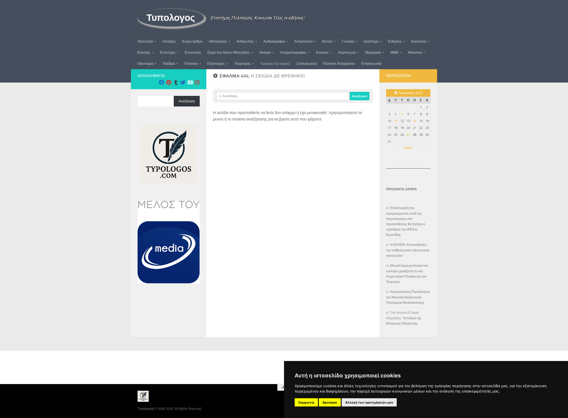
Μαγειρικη (373, 52)
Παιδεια (169, 63)
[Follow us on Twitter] (182, 82)
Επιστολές (193, 52)
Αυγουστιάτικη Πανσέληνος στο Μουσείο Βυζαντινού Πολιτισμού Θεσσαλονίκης (408, 297)
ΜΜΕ (394, 52)
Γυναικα (348, 41)
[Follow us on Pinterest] (168, 82)
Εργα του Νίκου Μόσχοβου (228, 52)
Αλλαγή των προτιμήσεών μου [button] (369, 402)
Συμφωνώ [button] (306, 402)
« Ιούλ (407, 148)
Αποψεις (169, 41)
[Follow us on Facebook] (161, 82)
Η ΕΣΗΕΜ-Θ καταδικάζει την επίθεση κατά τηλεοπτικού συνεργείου (407, 250)
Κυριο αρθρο (192, 41)
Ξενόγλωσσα (306, 63)
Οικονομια (145, 63)
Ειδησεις (395, 41)
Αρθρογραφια (274, 41)
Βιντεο (327, 41)
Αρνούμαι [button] (329, 402)
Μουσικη (415, 52)
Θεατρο (265, 52)
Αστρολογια (303, 41)
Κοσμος (322, 52)
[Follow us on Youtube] (190, 82)
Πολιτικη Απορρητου (339, 63)
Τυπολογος (170, 17)
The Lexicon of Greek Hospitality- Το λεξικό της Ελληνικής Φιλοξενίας (403, 318)
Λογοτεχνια (347, 52)
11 (395, 121)
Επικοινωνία (371, 63)
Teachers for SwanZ (275, 63)
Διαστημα (371, 41)
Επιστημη (167, 52)
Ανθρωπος (245, 41)
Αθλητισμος (218, 41)
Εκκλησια (418, 41)
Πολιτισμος (216, 63)
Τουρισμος (242, 63)
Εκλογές (143, 52)
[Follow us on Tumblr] (175, 82)
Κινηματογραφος (293, 52)
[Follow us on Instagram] (197, 82)
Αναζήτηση (187, 101)
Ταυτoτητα (145, 41)
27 (408, 135)
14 (414, 121)
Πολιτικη (191, 63)
